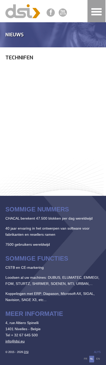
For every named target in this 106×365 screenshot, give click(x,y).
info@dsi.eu (15, 341)
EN (98, 358)
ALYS (97, 351)
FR (85, 358)
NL (91, 358)
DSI (26, 351)
